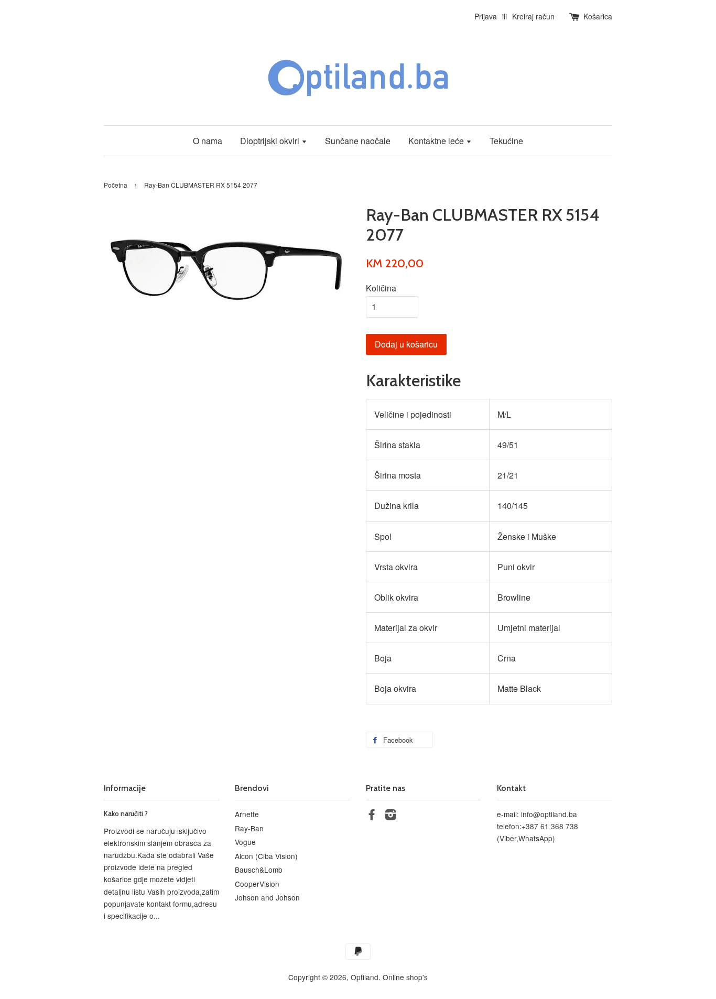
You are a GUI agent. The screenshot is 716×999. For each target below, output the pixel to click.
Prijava (485, 16)
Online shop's (405, 977)
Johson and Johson (267, 897)
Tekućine (506, 141)
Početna (115, 184)
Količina (381, 288)
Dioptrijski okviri (270, 141)
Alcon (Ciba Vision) (266, 856)
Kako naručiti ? (126, 813)
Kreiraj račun (533, 16)
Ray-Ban (249, 828)
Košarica (597, 16)
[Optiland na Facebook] (371, 816)
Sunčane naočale (357, 141)
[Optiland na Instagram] (390, 816)
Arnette (247, 814)
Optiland (364, 977)
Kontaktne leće (437, 141)
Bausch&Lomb (259, 869)
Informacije (125, 788)
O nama (207, 141)
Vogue (245, 842)
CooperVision (257, 883)
